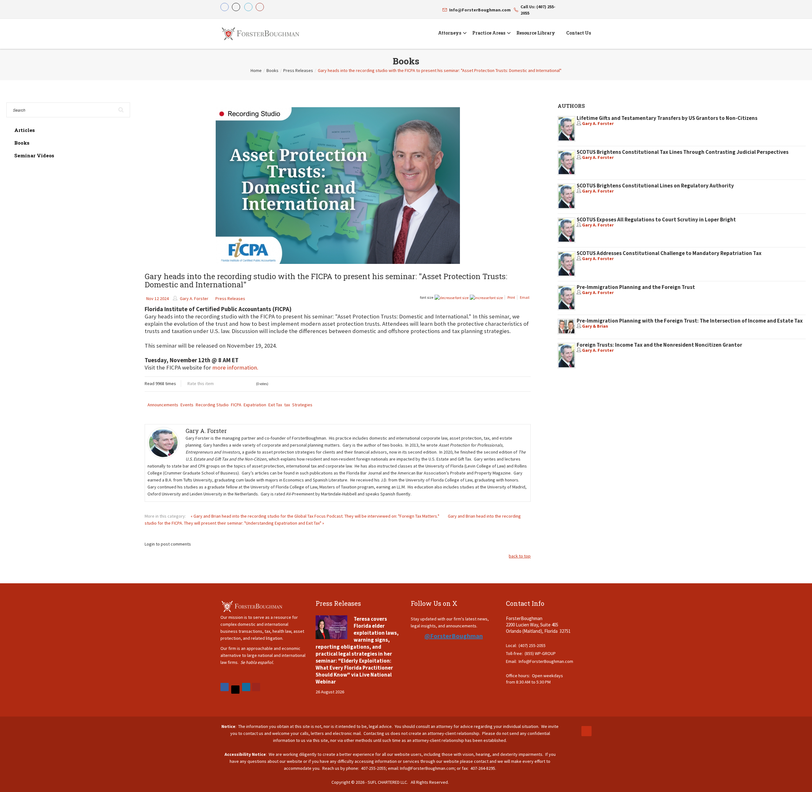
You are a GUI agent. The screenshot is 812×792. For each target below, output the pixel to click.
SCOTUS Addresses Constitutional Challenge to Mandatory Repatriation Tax (669, 253)
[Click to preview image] (338, 185)
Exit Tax (275, 405)
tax (287, 405)
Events (186, 405)
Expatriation (255, 405)
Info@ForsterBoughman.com (546, 661)
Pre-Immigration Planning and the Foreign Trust (636, 287)
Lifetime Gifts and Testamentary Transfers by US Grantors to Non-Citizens (667, 118)
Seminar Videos (34, 155)
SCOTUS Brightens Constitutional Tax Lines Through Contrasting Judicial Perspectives (683, 151)
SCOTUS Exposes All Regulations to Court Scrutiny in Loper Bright (656, 219)
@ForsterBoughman (453, 636)
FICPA (236, 405)
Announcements (162, 405)
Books (272, 70)
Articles (24, 130)
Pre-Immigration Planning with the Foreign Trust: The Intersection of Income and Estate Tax (690, 320)
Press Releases (298, 70)
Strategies (302, 405)
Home (256, 70)
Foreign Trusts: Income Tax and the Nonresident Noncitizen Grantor (659, 344)
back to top (520, 556)
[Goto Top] (586, 731)
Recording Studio (212, 405)
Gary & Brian (595, 326)
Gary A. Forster (194, 298)
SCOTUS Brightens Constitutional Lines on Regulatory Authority (655, 185)
